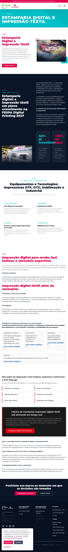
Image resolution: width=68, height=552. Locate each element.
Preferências (7, 546)
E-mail (21, 514)
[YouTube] (13, 526)
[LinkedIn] (10, 526)
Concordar (8, 542)
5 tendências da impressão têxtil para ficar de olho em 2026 (26, 358)
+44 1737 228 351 (58, 512)
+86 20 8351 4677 (58, 530)
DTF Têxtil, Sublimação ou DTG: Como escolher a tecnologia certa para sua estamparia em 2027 (12, 339)
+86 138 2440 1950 (58, 533)
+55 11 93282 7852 (40, 519)
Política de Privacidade (16, 538)
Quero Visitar (9, 65)
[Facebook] (3, 526)
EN (60, 6)
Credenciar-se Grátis (26, 493)
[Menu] (64, 6)
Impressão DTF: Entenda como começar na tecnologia (31, 338)
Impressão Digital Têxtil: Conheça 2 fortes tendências (53, 337)
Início (3, 13)
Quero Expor (45, 493)
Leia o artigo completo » (12, 361)
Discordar (18, 542)
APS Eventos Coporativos (48, 544)
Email (54, 535)
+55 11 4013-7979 (24, 511)
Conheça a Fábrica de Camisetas (20, 431)
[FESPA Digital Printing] (10, 6)
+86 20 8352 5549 (58, 527)
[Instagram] (6, 526)
